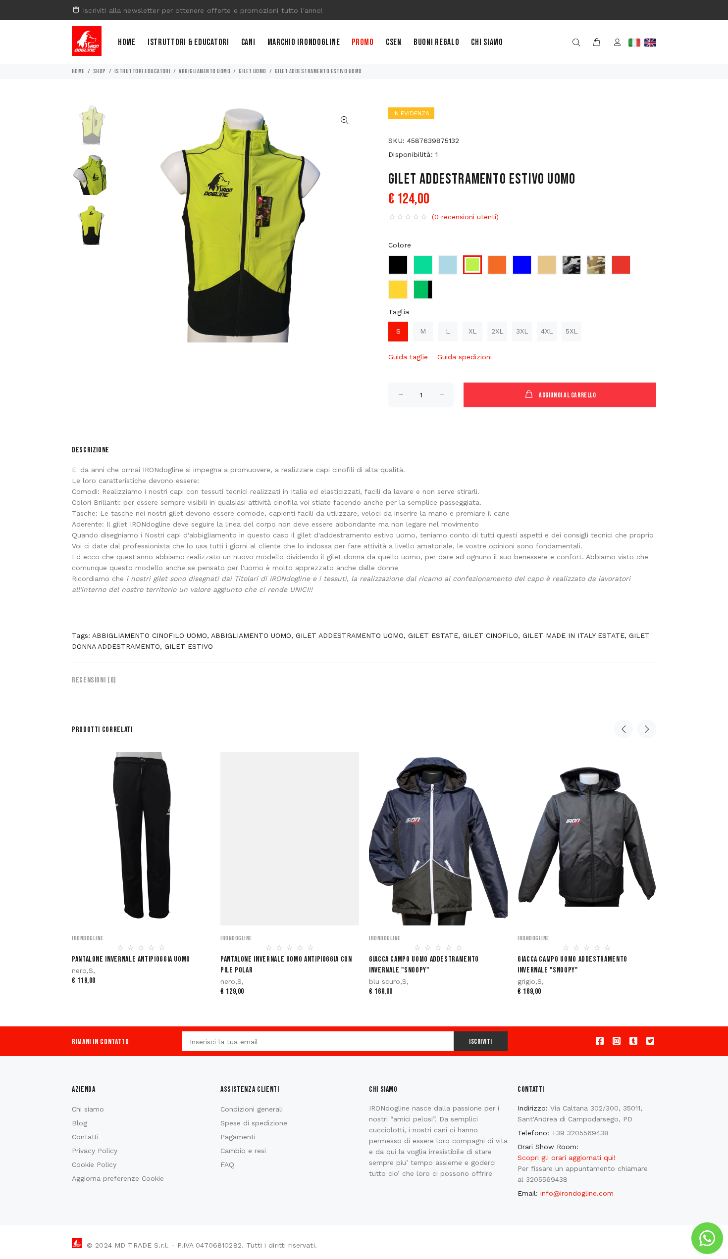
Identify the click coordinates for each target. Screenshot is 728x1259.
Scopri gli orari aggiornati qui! (567, 1158)
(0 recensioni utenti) (465, 217)
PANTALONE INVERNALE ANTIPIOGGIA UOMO (131, 959)
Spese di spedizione (253, 1123)
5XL (572, 331)
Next (646, 729)
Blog (79, 1123)
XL (472, 331)
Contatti (85, 1137)
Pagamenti (238, 1137)
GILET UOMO (252, 71)
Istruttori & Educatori (188, 42)
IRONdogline (88, 938)
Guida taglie (408, 357)
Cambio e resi (243, 1151)
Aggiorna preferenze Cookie (118, 1178)
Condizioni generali (251, 1109)
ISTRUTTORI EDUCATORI (142, 71)
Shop (99, 71)
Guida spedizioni (464, 357)
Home (127, 42)
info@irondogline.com (577, 1193)
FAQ (227, 1164)
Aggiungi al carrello (567, 395)
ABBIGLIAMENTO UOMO (204, 71)
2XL (497, 331)
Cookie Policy (94, 1164)
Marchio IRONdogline (303, 42)
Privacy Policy (94, 1151)
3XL (522, 331)
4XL (547, 331)
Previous (623, 729)
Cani (248, 42)
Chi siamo (487, 42)
